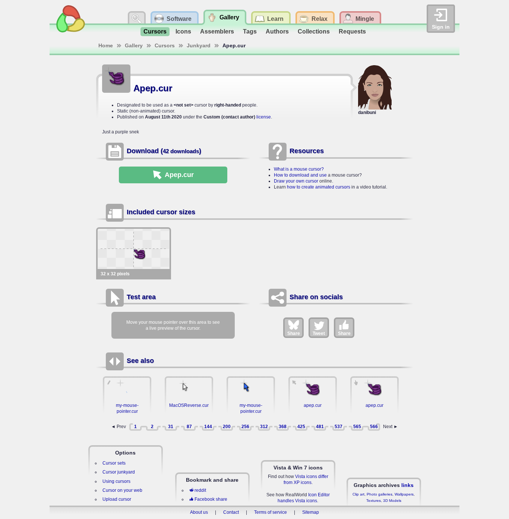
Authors (277, 31)
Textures (373, 501)
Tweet (319, 333)
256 (245, 426)
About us (199, 512)
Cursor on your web (122, 490)
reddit (200, 490)
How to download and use (300, 175)
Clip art (358, 494)
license (263, 117)
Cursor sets (114, 463)
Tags (250, 31)
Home (105, 45)
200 (227, 426)
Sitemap (310, 512)
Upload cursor (116, 499)
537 (338, 426)
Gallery (134, 45)
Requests (352, 31)
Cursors (155, 31)
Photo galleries (379, 494)
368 (283, 426)
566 (374, 426)
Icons (183, 31)
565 (357, 426)
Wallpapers (404, 494)
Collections (314, 31)
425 (301, 426)
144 (208, 426)
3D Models (392, 501)
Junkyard (199, 45)
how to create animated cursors (318, 187)
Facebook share (211, 499)
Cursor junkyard (118, 472)
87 (189, 426)
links (407, 485)
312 (264, 426)
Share (293, 333)
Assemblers (217, 31)
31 (170, 426)
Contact (231, 512)
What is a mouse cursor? (299, 169)
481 (320, 426)
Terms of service (270, 512)
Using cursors (116, 481)
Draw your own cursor (296, 181)
